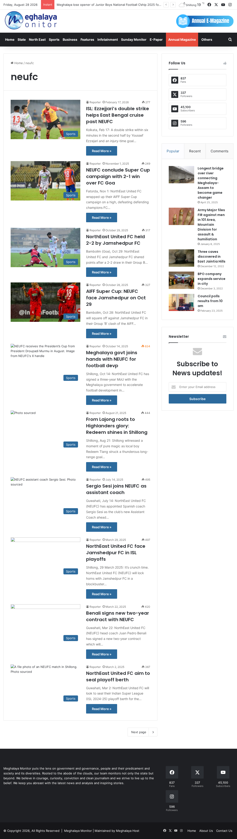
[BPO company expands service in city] (181, 280)
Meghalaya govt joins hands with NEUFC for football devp (111, 359)
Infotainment (107, 39)
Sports (54, 39)
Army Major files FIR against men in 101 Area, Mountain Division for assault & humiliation (211, 224)
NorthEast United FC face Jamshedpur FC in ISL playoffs (115, 552)
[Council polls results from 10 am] (181, 302)
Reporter (95, 102)
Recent (195, 151)
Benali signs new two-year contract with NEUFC (117, 616)
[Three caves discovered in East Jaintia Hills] (181, 258)
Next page (138, 732)
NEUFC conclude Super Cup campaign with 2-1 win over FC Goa (118, 176)
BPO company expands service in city (211, 279)
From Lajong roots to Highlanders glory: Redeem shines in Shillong (116, 425)
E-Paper (156, 39)
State (22, 39)
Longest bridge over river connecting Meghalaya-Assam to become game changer (211, 183)
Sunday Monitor (134, 39)
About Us (206, 831)
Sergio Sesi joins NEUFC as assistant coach (116, 489)
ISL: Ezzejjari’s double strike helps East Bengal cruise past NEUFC (117, 115)
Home (9, 39)
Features (87, 39)
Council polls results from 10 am (210, 301)
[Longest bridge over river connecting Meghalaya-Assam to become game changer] (181, 174)
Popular (173, 151)
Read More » (101, 151)
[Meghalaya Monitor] (31, 20)
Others (206, 39)
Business (70, 39)
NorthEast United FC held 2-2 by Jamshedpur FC (115, 239)
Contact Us (224, 831)
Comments (219, 151)
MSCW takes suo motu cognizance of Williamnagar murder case (103, 4)
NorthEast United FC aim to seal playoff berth (118, 676)
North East (37, 39)
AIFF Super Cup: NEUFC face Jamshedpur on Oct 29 (116, 297)
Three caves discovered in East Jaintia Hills (211, 256)
